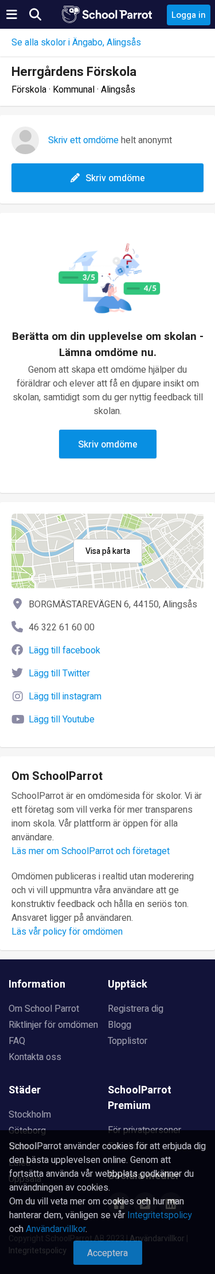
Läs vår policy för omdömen (67, 932)
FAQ (17, 1041)
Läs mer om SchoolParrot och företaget (90, 851)
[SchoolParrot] (108, 14)
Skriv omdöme (115, 178)
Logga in (188, 15)
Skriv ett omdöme (83, 140)
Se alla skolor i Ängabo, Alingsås (76, 42)
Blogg (119, 1025)
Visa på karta (107, 551)
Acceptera (107, 1253)
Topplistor (127, 1041)
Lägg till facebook (64, 650)
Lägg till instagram (65, 696)
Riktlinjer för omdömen (53, 1025)
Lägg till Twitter (59, 673)
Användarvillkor (55, 1229)
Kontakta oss (35, 1057)
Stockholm (30, 1115)
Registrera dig (135, 1009)
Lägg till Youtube (62, 719)
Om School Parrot (44, 1009)
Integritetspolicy (159, 1215)
